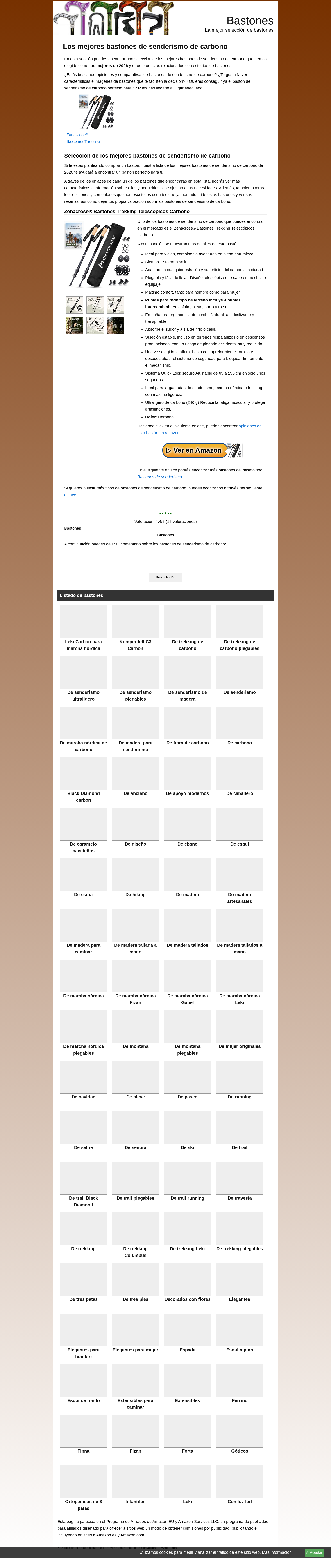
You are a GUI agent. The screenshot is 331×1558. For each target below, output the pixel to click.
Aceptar (316, 1552)
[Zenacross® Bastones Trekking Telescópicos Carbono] (74, 304)
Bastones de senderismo (159, 477)
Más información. (277, 1552)
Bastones (250, 20)
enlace (70, 495)
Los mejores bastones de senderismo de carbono (145, 46)
